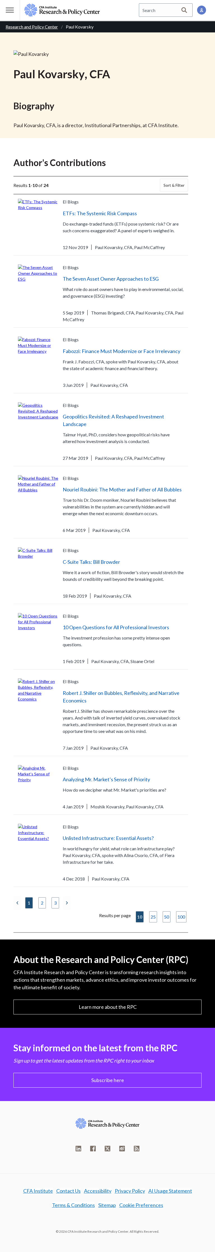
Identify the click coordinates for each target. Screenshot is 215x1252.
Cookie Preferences (141, 1205)
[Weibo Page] (122, 1148)
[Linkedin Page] (78, 1148)
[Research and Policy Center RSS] (136, 1148)
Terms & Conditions (73, 1205)
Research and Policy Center (32, 26)
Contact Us (68, 1191)
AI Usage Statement (170, 1191)
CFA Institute (38, 1191)
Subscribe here (107, 1080)
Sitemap (107, 1205)
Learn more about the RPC (108, 1007)
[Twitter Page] (107, 1148)
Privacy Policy (130, 1191)
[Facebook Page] (93, 1148)
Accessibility (97, 1191)
